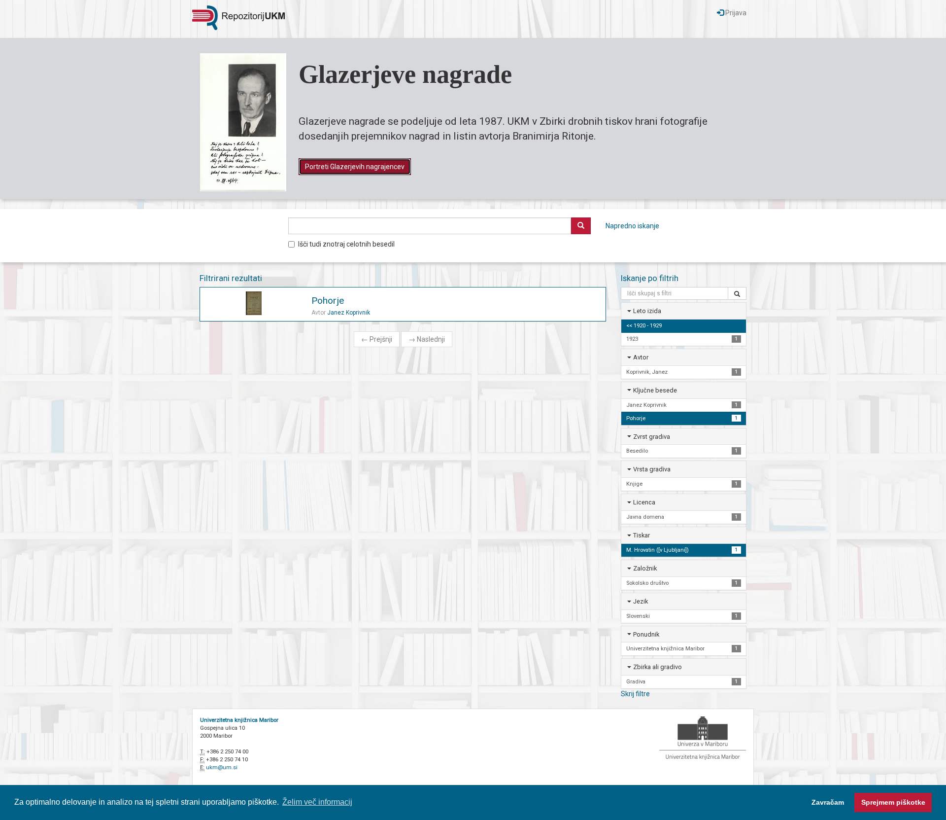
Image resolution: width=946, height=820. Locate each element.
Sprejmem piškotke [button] (893, 802)
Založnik (645, 568)
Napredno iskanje (632, 226)
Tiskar (641, 535)
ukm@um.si (221, 767)
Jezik (640, 601)
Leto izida (647, 311)
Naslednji (426, 339)
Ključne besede (655, 390)
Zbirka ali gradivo (657, 667)
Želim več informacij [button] (317, 802)
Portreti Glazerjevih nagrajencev (355, 167)
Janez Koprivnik (348, 312)
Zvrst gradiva (651, 436)
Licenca (644, 502)
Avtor (640, 357)
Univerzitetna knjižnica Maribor (239, 720)
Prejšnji (376, 339)
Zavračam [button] (827, 802)
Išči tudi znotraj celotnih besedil (346, 244)
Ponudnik (646, 634)
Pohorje (327, 300)
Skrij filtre (635, 694)
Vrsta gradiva (652, 469)
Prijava (735, 13)
